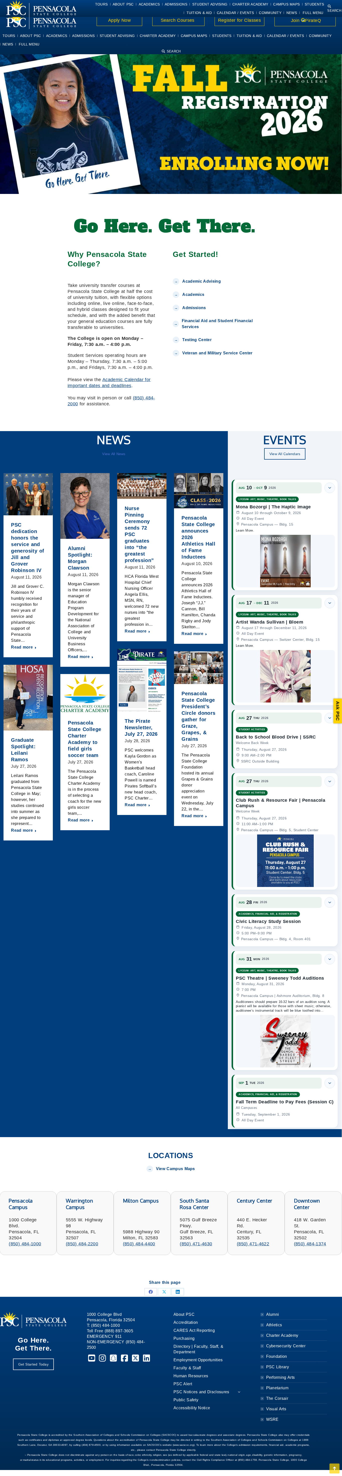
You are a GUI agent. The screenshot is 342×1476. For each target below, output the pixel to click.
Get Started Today (33, 1364)
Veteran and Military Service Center (217, 353)
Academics (193, 294)
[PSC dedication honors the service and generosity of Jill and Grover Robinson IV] (28, 494)
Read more (22, 647)
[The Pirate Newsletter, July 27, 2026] (141, 680)
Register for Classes (239, 20)
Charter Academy (282, 1335)
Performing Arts (280, 1377)
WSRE (272, 1419)
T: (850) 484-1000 (103, 1325)
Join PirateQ (305, 20)
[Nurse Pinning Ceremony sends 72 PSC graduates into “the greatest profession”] (141, 486)
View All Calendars (284, 454)
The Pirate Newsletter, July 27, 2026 (141, 727)
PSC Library (277, 1367)
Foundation (276, 1356)
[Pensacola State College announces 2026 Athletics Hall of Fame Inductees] (198, 490)
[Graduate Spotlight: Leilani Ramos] (28, 698)
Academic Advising (201, 281)
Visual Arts (276, 1409)
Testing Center (197, 340)
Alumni (272, 1314)
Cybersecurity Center (285, 1346)
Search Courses (178, 20)
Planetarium (277, 1388)
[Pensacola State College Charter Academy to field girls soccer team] (85, 693)
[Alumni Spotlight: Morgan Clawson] (85, 506)
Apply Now (119, 20)
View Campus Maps (175, 1169)
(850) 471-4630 (196, 1243)
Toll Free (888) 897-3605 (110, 1331)
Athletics (274, 1325)
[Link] (38, 20)
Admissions (194, 308)
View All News (113, 454)
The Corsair (277, 1398)
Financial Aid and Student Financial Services (217, 324)
